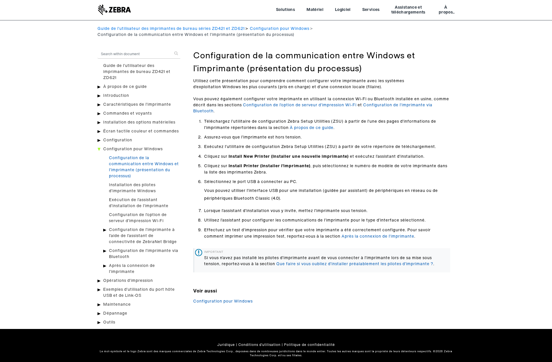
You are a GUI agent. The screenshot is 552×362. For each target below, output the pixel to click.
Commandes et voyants (127, 113)
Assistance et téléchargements (408, 10)
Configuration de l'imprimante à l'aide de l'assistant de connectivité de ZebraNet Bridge (143, 236)
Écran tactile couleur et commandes (141, 131)
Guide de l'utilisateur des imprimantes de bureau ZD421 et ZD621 (136, 72)
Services (371, 10)
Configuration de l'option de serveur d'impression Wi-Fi (299, 105)
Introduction (116, 96)
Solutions (285, 10)
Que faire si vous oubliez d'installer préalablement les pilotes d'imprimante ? (354, 264)
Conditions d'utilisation (259, 344)
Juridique (226, 344)
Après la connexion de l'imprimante (378, 236)
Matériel (314, 10)
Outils (109, 322)
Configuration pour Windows (279, 29)
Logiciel (343, 10)
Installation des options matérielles (139, 122)
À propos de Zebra (446, 10)
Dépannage (115, 313)
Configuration (117, 140)
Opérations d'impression (128, 281)
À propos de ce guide (125, 87)
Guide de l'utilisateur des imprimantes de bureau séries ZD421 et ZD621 (171, 29)
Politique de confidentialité (309, 344)
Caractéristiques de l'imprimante (137, 105)
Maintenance (117, 305)
